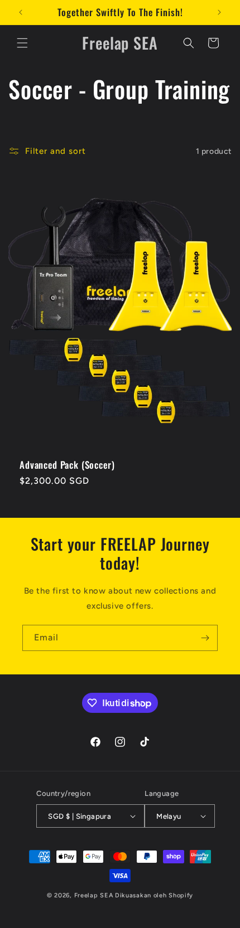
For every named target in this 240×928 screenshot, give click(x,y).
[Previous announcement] (20, 12)
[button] (22, 43)
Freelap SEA (94, 895)
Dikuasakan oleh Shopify (154, 895)
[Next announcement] (219, 12)
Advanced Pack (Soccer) (67, 464)
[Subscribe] (205, 638)
